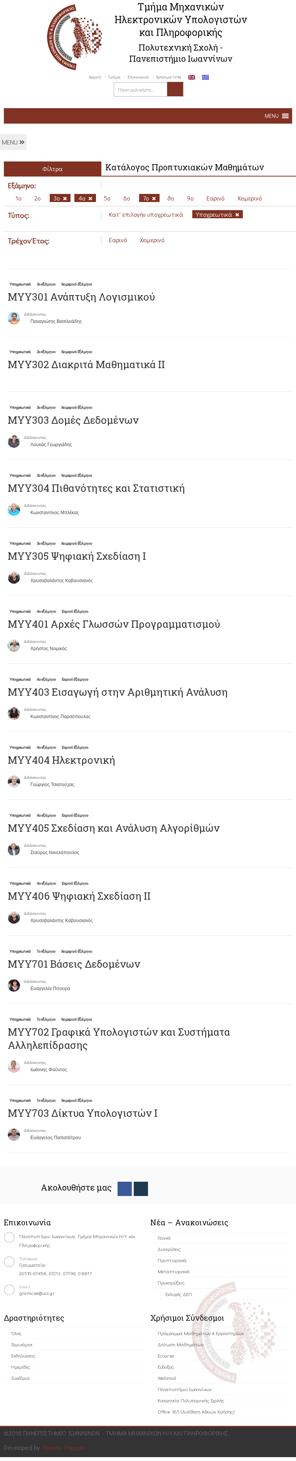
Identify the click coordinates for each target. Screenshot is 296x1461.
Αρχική (95, 77)
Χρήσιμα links (168, 77)
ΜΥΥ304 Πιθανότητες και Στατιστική (96, 487)
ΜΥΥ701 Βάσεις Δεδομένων (74, 963)
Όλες (16, 1333)
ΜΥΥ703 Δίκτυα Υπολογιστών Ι (83, 1113)
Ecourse (166, 1355)
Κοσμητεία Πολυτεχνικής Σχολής (191, 1400)
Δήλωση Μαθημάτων (181, 1344)
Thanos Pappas (63, 1447)
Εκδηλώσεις (23, 1355)
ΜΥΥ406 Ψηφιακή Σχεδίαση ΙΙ (79, 895)
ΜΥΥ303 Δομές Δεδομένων (73, 419)
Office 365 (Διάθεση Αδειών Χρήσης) (196, 1411)
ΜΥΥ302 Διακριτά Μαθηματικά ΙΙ (86, 364)
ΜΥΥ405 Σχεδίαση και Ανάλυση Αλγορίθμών (114, 827)
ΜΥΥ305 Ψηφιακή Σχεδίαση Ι (77, 555)
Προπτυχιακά (172, 1260)
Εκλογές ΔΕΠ (178, 1294)
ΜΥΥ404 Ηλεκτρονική (61, 759)
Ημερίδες (20, 1366)
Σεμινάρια (21, 1344)
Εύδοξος (166, 1366)
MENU (10, 142)
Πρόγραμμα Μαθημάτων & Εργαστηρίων (201, 1333)
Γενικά (164, 1237)
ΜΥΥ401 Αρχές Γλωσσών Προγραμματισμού (114, 623)
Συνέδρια (20, 1377)
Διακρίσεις (169, 1248)
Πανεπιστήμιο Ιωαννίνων (185, 1389)
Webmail (167, 1377)
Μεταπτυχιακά (174, 1271)
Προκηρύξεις (171, 1282)
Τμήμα (114, 77)
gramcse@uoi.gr (37, 1292)
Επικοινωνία (138, 77)
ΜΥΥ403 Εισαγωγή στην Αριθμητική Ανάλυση (118, 691)
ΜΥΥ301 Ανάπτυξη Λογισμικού (81, 296)
